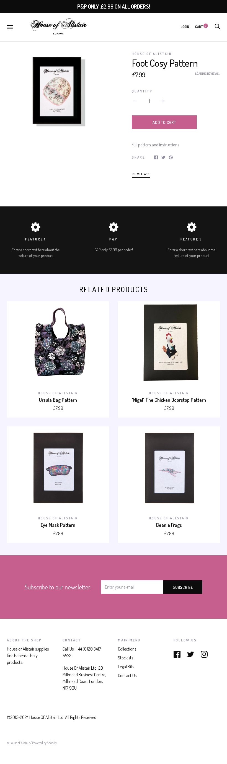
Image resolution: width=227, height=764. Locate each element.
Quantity (142, 91)
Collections (127, 649)
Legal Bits (126, 666)
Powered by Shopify (44, 743)
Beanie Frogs (169, 525)
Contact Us (127, 675)
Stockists (125, 658)
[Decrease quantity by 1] (135, 100)
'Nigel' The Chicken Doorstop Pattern (169, 400)
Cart (200, 26)
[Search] (217, 26)
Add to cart (164, 122)
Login (185, 26)
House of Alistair (152, 53)
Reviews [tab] (141, 174)
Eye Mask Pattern (58, 525)
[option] (58, 91)
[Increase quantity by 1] (163, 100)
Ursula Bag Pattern (58, 400)
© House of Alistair (18, 743)
